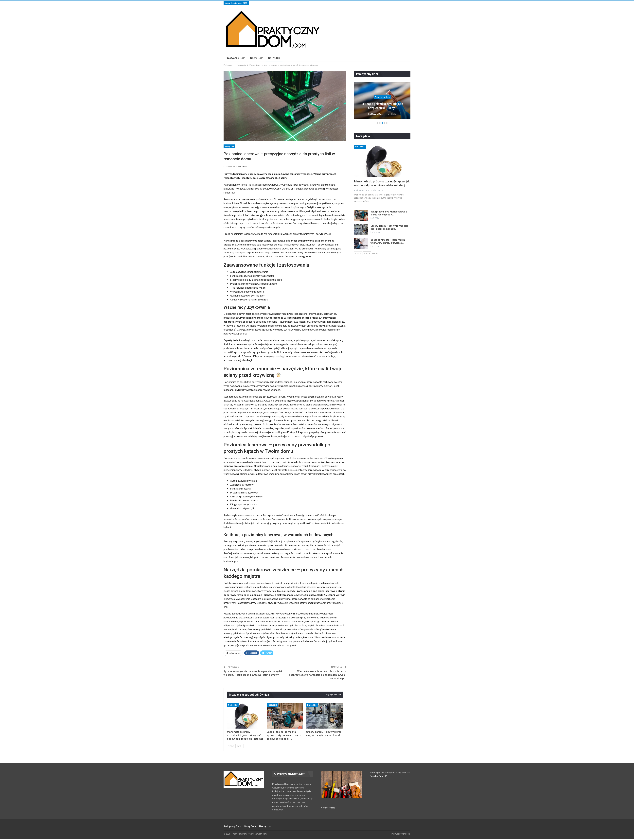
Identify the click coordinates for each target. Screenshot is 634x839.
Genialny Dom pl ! (378, 776)
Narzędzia (274, 58)
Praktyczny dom (235, 58)
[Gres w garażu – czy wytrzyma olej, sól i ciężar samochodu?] (324, 716)
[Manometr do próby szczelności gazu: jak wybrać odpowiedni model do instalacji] (245, 716)
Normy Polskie (328, 807)
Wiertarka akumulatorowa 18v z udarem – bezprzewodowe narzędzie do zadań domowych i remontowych (317, 675)
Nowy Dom (256, 58)
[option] (382, 102)
